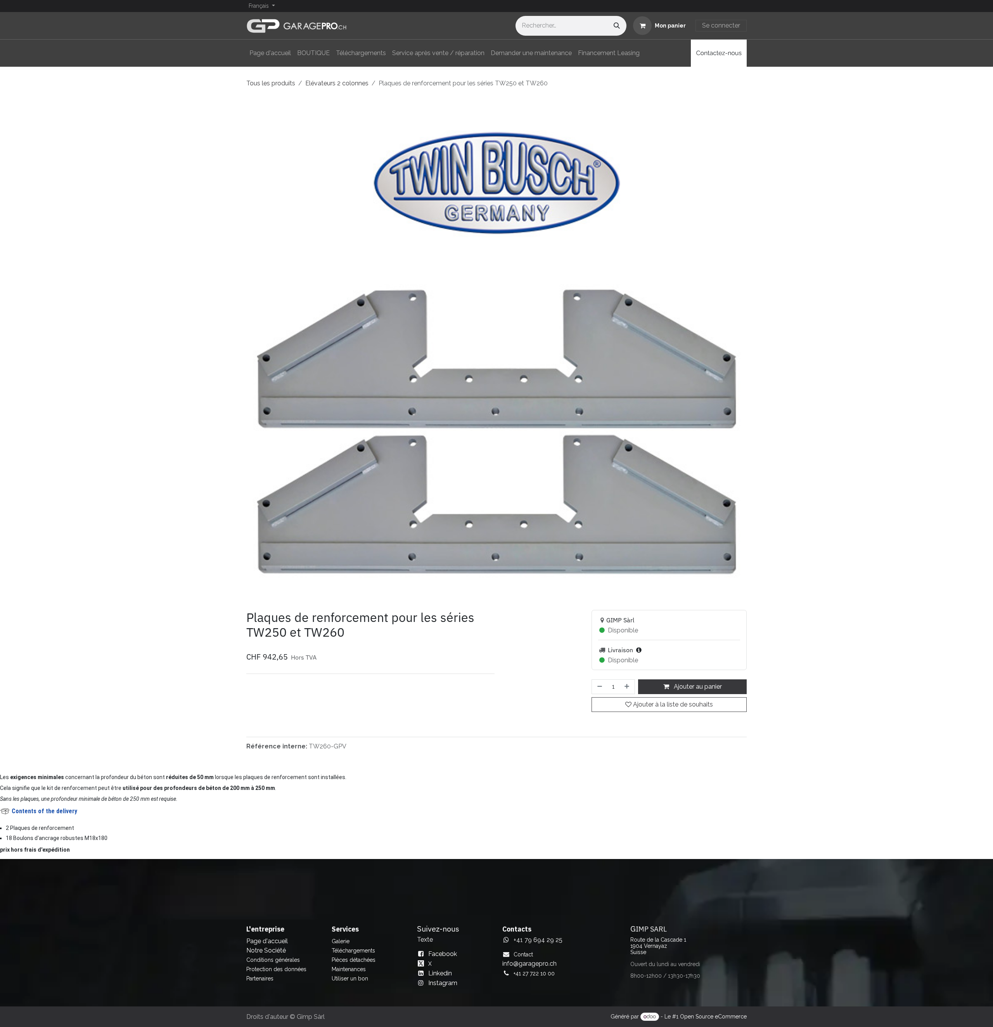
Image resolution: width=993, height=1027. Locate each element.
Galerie (340, 941)
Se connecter (721, 25)
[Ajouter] (628, 687)
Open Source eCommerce (713, 1016)
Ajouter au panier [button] (697, 686)
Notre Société (266, 950)
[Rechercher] (616, 26)
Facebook (442, 954)
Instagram (442, 983)
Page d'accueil (267, 941)
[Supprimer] (599, 687)
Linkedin (440, 973)
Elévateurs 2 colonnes (336, 83)
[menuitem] (270, 53)
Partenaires (259, 978)
